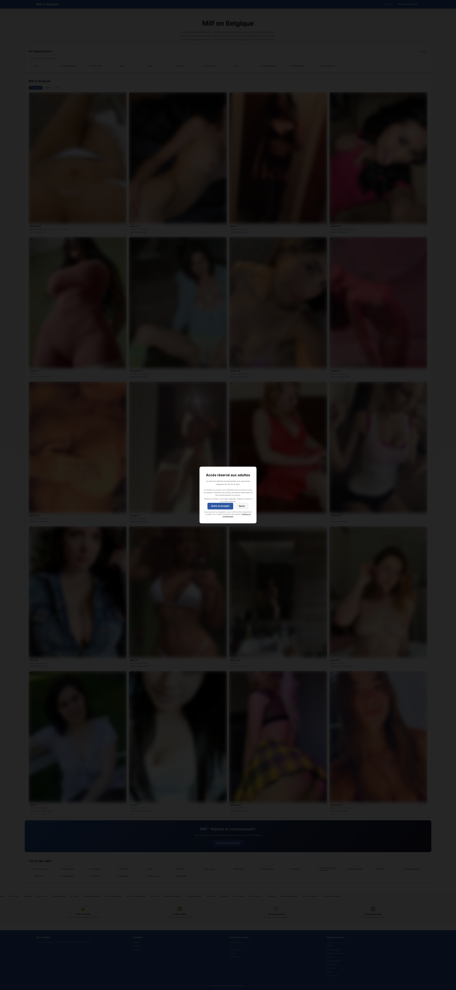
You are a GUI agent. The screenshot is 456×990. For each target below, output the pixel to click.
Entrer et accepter (220, 506)
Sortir (242, 506)
